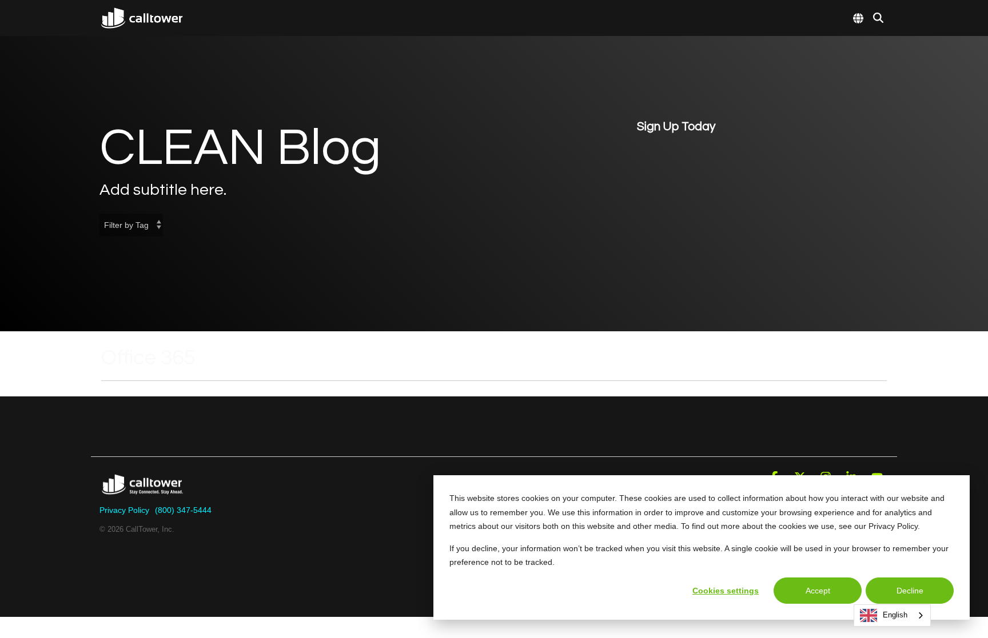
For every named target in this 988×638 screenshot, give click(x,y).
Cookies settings (725, 590)
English (895, 615)
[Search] (878, 17)
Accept (818, 590)
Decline (910, 590)
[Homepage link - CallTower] (142, 491)
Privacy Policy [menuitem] (124, 510)
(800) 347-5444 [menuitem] (183, 510)
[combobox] (892, 615)
